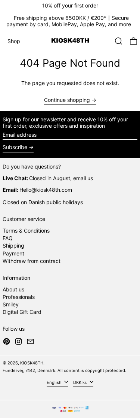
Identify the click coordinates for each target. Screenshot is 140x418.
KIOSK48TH (31, 363)
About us (13, 289)
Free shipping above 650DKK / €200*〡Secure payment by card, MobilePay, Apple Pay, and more (68, 21)
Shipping (13, 245)
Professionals (19, 297)
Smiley (11, 304)
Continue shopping (67, 100)
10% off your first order (70, 5)
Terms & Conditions (26, 230)
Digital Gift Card (22, 312)
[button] (118, 41)
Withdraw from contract (31, 261)
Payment (13, 253)
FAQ (8, 238)
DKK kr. (80, 382)
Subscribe (15, 147)
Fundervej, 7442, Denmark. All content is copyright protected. (64, 370)
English (55, 382)
